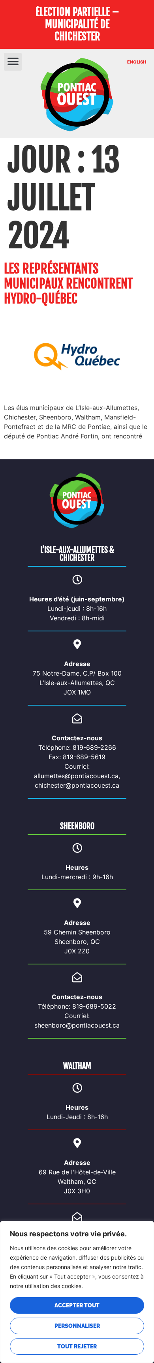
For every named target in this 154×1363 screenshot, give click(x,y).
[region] (77, 1292)
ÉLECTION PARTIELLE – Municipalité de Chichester (77, 24)
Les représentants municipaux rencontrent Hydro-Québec (68, 284)
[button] (13, 62)
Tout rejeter (77, 1346)
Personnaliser (77, 1326)
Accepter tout (77, 1305)
